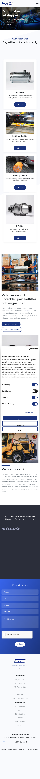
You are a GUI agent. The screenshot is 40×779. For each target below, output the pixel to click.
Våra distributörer (12, 329)
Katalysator (20, 694)
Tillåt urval (20, 425)
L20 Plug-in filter (20, 683)
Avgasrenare (20, 679)
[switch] (35, 391)
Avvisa (20, 430)
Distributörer (20, 714)
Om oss (20, 718)
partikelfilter (28, 311)
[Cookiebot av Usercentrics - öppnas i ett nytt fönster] (29, 349)
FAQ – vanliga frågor (20, 698)
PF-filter (20, 691)
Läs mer (20, 104)
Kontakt (20, 725)
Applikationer (20, 706)
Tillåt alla (20, 419)
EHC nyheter (20, 721)
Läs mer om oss (11, 324)
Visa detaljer (29, 412)
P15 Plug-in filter (20, 687)
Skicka (20, 644)
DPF (20, 710)
